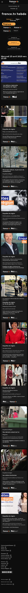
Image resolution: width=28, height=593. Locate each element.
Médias (3, 548)
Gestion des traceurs (5, 581)
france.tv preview (13, 6)
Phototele (12, 8)
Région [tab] (18, 19)
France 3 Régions (5, 568)
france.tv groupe (5, 555)
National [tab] (8, 19)
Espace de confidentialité (6, 584)
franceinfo (3, 563)
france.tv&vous (4, 558)
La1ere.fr (3, 565)
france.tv (3, 561)
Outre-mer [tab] (13, 20)
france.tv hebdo (5, 550)
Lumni (2, 566)
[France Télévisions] (14, 2)
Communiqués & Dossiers (7, 545)
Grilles (2, 547)
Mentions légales (4, 579)
